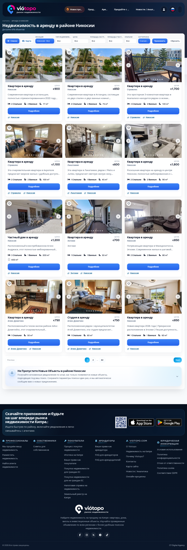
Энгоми (71, 241)
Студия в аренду (78, 317)
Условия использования (169, 449)
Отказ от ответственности (170, 463)
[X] (93, 535)
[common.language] (172, 9)
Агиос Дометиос (16, 321)
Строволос (132, 89)
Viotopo (6, 21)
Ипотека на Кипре (73, 455)
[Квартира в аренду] (33, 65)
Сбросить (175, 41)
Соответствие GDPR (167, 473)
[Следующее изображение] (178, 65)
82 (102, 360)
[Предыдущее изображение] (128, 65)
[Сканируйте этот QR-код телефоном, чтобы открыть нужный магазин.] (121, 422)
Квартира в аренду (20, 86)
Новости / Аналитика (137, 471)
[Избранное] (9, 52)
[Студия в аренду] (93, 297)
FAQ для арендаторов (106, 455)
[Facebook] (80, 535)
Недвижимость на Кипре (139, 451)
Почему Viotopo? (135, 456)
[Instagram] (86, 535)
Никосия (12, 89)
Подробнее (33, 111)
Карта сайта (132, 466)
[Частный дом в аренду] (33, 216)
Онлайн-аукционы (136, 476)
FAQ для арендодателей (107, 460)
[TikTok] (107, 535)
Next (178, 360)
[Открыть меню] (180, 9)
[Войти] (163, 9)
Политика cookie (165, 468)
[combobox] (44, 41)
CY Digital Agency (177, 545)
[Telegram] (100, 535)
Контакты (131, 461)
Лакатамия (73, 165)
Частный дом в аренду (23, 237)
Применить (159, 41)
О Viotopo (131, 446)
